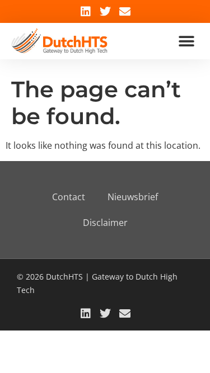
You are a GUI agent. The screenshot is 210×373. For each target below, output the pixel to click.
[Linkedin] (85, 11)
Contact (68, 197)
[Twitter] (105, 11)
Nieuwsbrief (133, 197)
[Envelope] (124, 11)
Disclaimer (105, 222)
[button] (186, 41)
